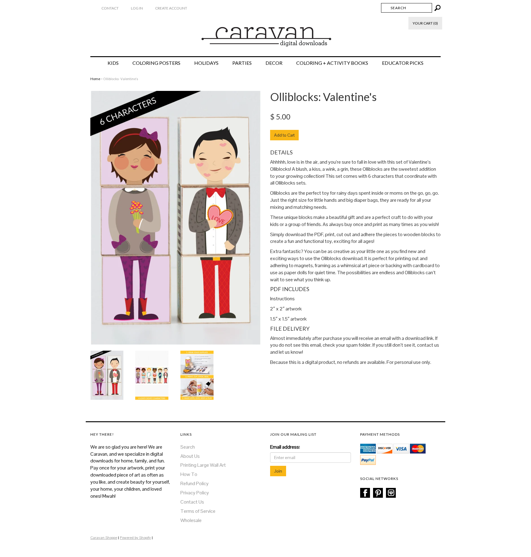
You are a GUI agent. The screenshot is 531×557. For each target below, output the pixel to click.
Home (95, 78)
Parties (242, 63)
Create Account (171, 8)
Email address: (285, 447)
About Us (190, 456)
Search (187, 447)
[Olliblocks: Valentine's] (107, 375)
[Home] (265, 33)
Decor (274, 63)
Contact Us (192, 502)
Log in (137, 8)
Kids (113, 63)
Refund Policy (194, 483)
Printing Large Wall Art (203, 465)
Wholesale (191, 520)
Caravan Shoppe (103, 537)
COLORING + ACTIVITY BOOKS (332, 63)
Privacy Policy (194, 492)
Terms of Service (197, 511)
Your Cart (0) (425, 23)
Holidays (206, 63)
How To (188, 474)
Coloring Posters (156, 63)
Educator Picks (402, 63)
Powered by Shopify (135, 537)
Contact (110, 8)
